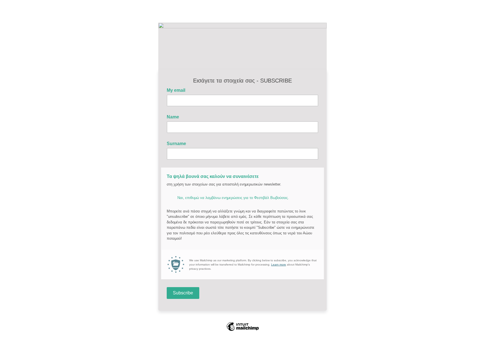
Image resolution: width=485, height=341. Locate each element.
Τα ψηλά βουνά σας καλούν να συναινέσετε (213, 176)
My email (178, 90)
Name (173, 117)
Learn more (278, 264)
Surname (176, 143)
